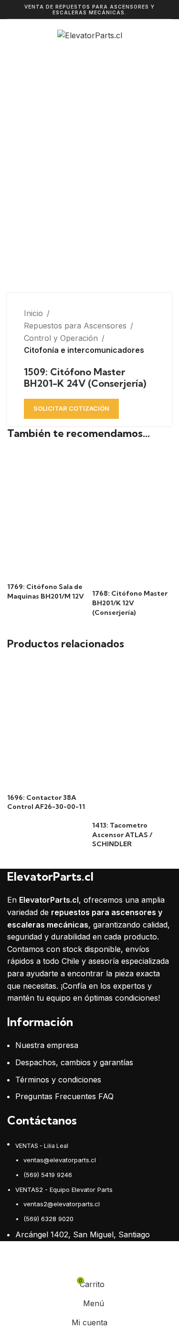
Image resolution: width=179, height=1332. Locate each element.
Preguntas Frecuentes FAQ (64, 1096)
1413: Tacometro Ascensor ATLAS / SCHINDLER (122, 834)
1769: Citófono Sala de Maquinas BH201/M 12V (45, 591)
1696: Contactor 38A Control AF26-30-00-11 (46, 802)
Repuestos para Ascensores (75, 325)
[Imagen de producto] (47, 555)
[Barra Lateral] (12, 1263)
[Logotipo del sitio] (89, 35)
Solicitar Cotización (71, 408)
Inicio (33, 313)
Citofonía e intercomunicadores (84, 350)
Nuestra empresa (46, 1045)
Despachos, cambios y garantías (74, 1062)
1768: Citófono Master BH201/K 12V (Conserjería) (130, 602)
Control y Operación (61, 338)
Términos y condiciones (58, 1079)
